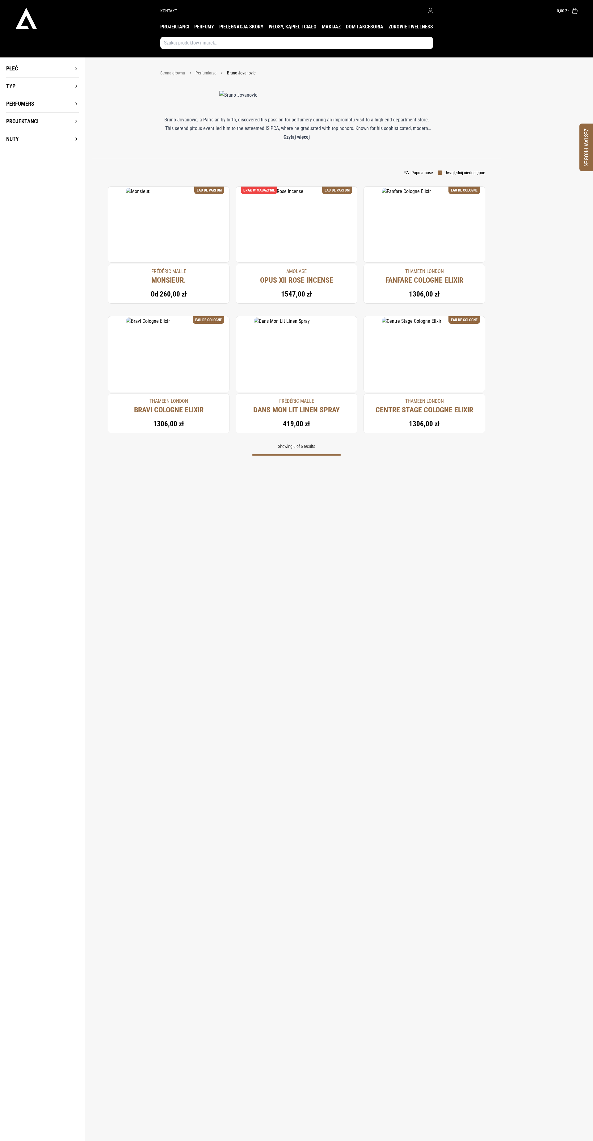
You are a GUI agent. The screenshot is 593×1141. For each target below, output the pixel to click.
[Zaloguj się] (430, 11)
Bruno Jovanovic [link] (241, 72)
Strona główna (172, 72)
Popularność (422, 172)
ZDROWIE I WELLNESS (411, 27)
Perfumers (20, 103)
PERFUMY (204, 27)
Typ (10, 86)
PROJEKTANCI (174, 27)
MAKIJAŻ (331, 27)
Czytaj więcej (297, 137)
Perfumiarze (206, 72)
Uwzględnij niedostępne (464, 172)
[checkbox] (440, 173)
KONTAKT (168, 11)
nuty (12, 139)
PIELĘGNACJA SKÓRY (241, 27)
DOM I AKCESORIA (364, 27)
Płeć (12, 68)
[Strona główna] (87, 18)
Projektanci (22, 121)
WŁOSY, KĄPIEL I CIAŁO (293, 27)
